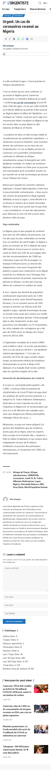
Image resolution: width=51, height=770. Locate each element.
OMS (42, 484)
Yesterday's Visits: (11, 647)
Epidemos (18, 15)
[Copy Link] (23, 39)
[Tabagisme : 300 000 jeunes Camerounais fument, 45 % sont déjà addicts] (41, 749)
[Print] (27, 39)
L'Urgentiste (18, 3)
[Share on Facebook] (10, 39)
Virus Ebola (18, 487)
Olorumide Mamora (30, 484)
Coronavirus (18, 478)
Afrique (7, 15)
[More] (32, 39)
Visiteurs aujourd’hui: (13, 643)
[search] (40, 3)
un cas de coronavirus (24, 102)
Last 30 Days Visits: (12, 658)
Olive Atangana (8, 46)
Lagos (38, 481)
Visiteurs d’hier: (10, 650)
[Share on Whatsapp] (18, 39)
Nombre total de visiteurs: (15, 668)
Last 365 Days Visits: (13, 661)
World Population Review (35, 487)
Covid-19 (29, 478)
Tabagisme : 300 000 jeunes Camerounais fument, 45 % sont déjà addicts (16, 749)
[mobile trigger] (5, 3)
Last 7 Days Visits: (11, 654)
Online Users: (9, 636)
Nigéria (16, 484)
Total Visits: (9, 665)
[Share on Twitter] (14, 39)
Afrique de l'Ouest (21, 472)
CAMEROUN (33, 475)
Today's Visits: (10, 639)
